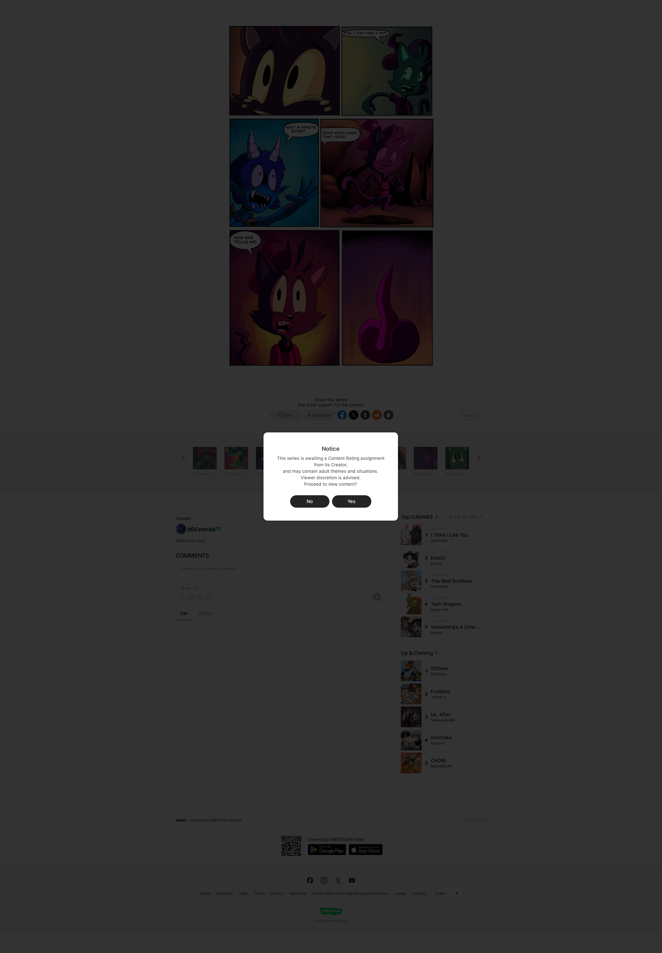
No (310, 501)
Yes (352, 501)
